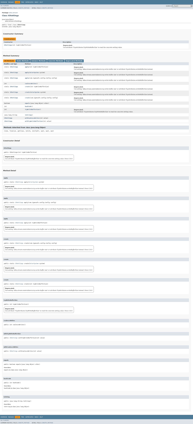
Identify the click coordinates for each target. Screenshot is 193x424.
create (27, 86)
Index (36, 2)
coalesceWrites (30, 83)
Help (41, 2)
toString (28, 115)
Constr (20, 8)
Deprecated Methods (74, 61)
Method (26, 8)
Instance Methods (38, 61)
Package (11, 2)
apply (27, 67)
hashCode (28, 106)
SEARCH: (168, 6)
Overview (4, 2)
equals (27, 103)
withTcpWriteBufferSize (34, 121)
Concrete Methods (55, 61)
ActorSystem (34, 72)
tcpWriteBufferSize (32, 109)
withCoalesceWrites (32, 118)
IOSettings (8, 45)
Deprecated (29, 2)
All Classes (5, 5)
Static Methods (23, 61)
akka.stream (13, 12)
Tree (22, 2)
